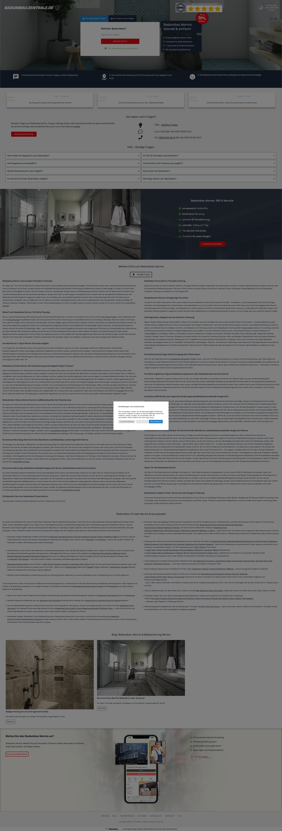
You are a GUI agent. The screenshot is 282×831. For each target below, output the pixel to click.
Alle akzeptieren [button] (155, 421)
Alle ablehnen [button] (142, 421)
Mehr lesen (150, 417)
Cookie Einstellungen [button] (127, 421)
